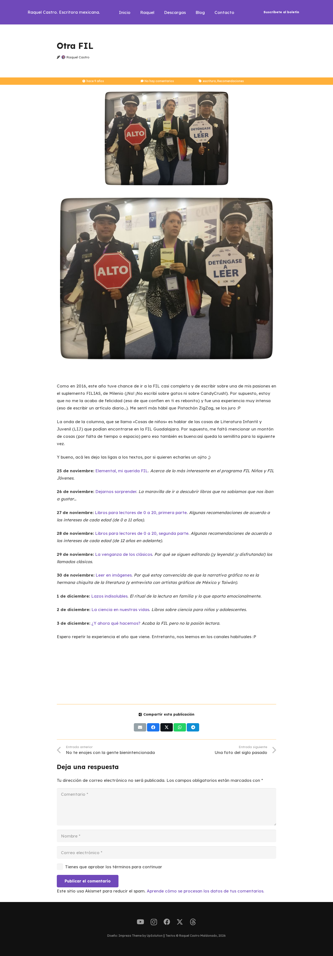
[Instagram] (154, 922)
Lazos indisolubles (109, 596)
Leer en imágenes (114, 575)
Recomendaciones (230, 81)
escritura (209, 81)
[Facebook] (167, 922)
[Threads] (193, 922)
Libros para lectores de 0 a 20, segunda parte (141, 533)
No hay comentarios (159, 81)
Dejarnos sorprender (115, 491)
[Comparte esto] (153, 727)
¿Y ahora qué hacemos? (115, 623)
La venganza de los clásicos (123, 554)
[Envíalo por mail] (140, 727)
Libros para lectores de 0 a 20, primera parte (141, 512)
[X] (179, 922)
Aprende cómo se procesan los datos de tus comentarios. (205, 890)
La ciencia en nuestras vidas (120, 609)
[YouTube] (140, 922)
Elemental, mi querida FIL (121, 470)
